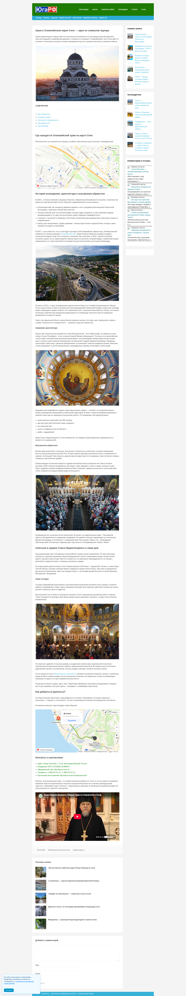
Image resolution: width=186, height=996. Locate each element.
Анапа (95, 9)
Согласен (8, 990)
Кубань (46, 18)
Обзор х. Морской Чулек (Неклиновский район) (143, 114)
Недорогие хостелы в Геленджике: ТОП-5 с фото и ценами (143, 48)
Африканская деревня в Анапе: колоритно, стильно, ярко (139, 232)
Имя (37, 965)
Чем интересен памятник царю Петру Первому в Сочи (71, 868)
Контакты (45, 994)
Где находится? (44, 114)
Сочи (143, 9)
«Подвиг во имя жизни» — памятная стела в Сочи (69, 894)
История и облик (44, 117)
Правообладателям (85, 994)
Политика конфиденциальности (63, 994)
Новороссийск (107, 9)
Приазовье (83, 9)
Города (38, 18)
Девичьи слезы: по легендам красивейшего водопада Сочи (74, 907)
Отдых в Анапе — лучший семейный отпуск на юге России (143, 136)
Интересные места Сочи (56, 850)
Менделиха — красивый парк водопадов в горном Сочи (72, 920)
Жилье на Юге (65, 18)
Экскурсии (77, 18)
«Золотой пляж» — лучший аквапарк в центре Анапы (138, 171)
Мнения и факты (90, 18)
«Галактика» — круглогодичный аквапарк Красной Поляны (73, 881)
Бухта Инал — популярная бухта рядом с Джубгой (142, 69)
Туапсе (134, 9)
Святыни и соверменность (48, 120)
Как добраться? (44, 123)
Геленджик (123, 9)
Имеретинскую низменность (65, 674)
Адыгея (54, 18)
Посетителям (43, 126)
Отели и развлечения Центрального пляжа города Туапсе (138, 215)
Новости (103, 18)
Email (38, 974)
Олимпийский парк (68, 234)
